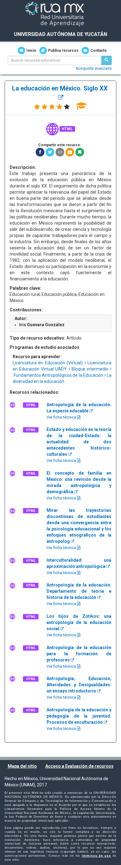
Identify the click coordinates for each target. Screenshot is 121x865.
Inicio (31, 50)
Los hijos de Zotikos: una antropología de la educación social (79, 622)
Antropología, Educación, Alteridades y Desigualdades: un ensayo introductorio (79, 684)
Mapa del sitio (22, 766)
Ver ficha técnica (62, 417)
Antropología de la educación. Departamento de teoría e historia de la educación (79, 591)
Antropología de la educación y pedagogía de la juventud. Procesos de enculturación (79, 716)
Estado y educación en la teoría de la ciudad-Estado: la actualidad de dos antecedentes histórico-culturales (79, 442)
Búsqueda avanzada (94, 68)
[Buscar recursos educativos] (106, 60)
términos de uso (96, 855)
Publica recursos (63, 50)
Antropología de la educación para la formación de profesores (79, 653)
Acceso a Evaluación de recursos (79, 766)
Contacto (98, 50)
